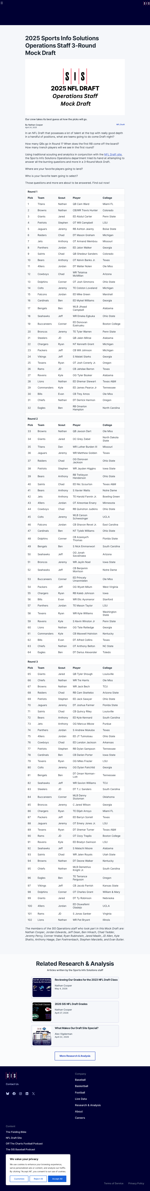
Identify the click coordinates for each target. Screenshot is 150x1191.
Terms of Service (113, 1183)
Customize (19, 1178)
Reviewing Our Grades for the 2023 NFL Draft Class (86, 979)
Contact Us (12, 1084)
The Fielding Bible (16, 1131)
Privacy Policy (136, 1183)
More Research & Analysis (75, 1055)
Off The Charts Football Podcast (24, 1143)
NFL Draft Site (14, 1137)
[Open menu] (2, 3)
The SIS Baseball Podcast (20, 1149)
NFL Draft (120, 124)
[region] (38, 1169)
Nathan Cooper (35, 125)
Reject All (38, 1178)
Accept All (57, 1178)
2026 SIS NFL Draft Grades (71, 1003)
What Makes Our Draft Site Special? (76, 1028)
